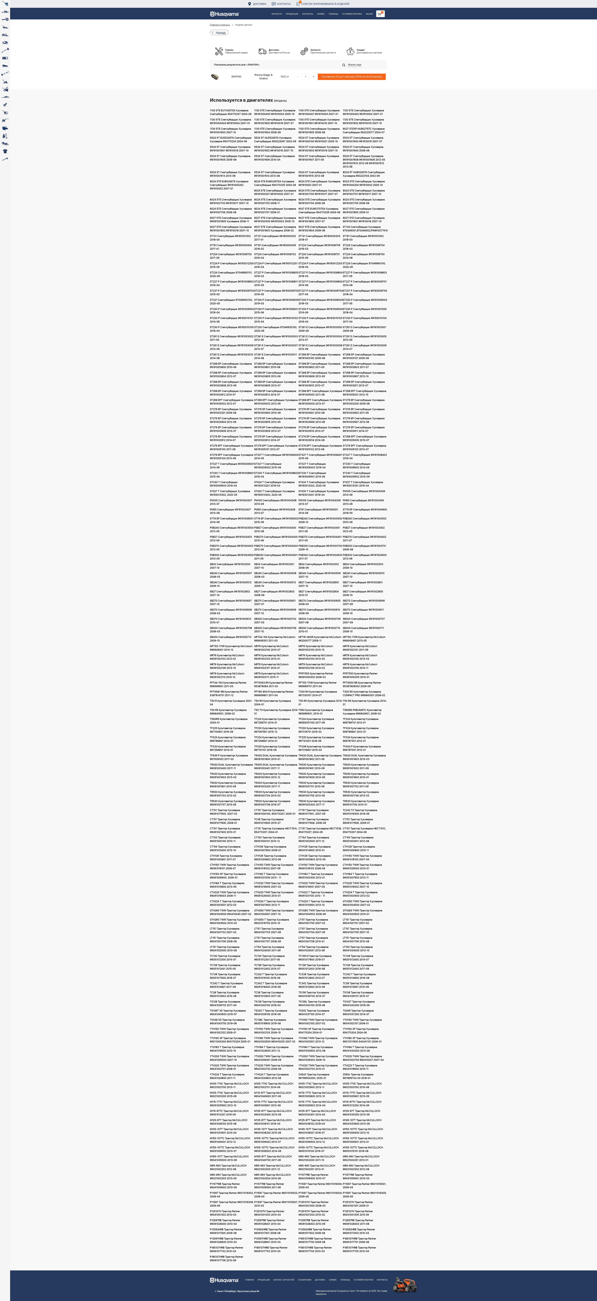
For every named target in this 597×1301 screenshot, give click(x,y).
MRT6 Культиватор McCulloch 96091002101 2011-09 (360, 648)
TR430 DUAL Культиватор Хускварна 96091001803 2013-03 (364, 757)
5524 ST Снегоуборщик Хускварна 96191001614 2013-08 (274, 174)
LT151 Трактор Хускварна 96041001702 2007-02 (224, 930)
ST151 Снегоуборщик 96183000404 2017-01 (231, 247)
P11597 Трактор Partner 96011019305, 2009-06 (365, 1195)
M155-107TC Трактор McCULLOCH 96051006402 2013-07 (274, 1140)
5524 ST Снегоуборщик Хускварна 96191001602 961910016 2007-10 (274, 148)
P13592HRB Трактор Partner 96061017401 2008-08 (270, 1231)
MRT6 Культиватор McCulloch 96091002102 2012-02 (227, 657)
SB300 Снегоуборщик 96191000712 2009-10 (230, 639)
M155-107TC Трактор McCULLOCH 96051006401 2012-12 (230, 1140)
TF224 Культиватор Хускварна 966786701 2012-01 (360, 721)
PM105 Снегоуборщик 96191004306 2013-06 (364, 493)
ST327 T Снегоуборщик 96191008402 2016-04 (365, 456)
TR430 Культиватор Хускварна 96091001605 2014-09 (316, 775)
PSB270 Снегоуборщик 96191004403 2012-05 (231, 547)
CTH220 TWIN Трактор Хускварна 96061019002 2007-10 (362, 885)
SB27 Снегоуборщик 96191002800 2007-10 (318, 584)
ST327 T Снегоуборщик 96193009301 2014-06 (232, 465)
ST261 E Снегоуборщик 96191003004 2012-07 (320, 338)
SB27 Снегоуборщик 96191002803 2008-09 (274, 593)
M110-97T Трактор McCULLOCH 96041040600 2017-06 (272, 1094)
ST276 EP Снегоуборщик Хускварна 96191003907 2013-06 (364, 420)
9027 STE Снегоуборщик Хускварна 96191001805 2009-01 (364, 210)
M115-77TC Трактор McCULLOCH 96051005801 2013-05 (362, 1094)
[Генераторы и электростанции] (5, 112)
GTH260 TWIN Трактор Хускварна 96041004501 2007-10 (274, 912)
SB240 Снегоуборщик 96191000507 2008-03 (231, 575)
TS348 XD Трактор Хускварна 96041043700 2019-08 (227, 1021)
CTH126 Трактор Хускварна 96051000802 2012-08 (270, 857)
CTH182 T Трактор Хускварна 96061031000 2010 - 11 (271, 876)
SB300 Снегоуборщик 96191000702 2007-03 (275, 620)
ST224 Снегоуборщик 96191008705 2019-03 (319, 247)
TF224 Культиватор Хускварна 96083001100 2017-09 (316, 721)
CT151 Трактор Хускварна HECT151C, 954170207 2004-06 (364, 830)
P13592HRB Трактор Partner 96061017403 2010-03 (359, 1231)
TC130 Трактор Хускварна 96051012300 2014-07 (225, 958)
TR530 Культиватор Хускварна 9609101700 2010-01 (361, 803)
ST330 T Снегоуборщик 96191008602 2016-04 (276, 475)
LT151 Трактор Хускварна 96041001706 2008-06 (224, 939)
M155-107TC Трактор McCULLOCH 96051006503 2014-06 (274, 1149)
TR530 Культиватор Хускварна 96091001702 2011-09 (361, 784)
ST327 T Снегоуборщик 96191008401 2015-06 (320, 456)
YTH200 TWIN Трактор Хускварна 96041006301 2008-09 (274, 1058)
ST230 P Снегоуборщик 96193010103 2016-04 (320, 320)
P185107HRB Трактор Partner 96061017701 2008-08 (359, 1240)
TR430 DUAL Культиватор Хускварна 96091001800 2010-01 (275, 757)
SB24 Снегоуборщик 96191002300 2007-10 (230, 566)
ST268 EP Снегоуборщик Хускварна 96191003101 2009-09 (364, 356)
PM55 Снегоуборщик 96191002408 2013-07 (274, 511)
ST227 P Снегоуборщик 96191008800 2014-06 (320, 283)
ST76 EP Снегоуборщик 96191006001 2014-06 (232, 520)
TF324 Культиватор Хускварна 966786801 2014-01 (228, 739)
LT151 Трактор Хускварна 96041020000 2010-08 (224, 949)
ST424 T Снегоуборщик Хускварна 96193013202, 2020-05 (318, 484)
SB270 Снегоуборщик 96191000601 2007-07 (275, 602)
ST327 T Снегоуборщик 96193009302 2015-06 (268, 465)
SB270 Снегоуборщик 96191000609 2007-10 (275, 611)
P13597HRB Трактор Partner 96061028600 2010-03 (226, 1240)
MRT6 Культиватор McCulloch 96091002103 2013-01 (271, 657)
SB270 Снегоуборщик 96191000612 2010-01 (230, 620)
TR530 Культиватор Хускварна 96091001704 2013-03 (272, 794)
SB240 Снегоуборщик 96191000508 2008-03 (275, 575)
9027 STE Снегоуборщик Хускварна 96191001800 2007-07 (319, 219)
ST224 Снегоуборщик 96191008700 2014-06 (364, 256)
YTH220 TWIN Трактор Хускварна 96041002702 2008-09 (273, 1067)
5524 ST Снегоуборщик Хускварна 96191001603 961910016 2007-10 (318, 148)
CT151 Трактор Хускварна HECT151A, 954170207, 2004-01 (275, 830)
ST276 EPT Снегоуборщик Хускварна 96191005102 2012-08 (320, 447)
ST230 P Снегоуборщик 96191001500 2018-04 (365, 311)
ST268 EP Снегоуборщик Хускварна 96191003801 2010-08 (275, 365)
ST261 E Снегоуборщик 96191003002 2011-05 (231, 338)
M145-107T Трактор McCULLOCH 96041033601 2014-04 (229, 1131)
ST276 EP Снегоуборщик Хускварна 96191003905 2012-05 (275, 420)
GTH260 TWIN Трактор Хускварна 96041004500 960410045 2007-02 (230, 912)
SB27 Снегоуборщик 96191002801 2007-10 (363, 584)
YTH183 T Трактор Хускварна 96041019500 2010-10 (227, 1049)
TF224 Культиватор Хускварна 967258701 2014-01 (272, 721)
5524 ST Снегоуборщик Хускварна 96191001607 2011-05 (318, 158)
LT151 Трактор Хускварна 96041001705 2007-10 (357, 930)
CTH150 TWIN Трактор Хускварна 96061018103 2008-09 (318, 866)
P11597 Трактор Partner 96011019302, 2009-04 (232, 1195)
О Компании (304, 1279)
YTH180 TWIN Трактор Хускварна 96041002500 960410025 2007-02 (274, 1040)
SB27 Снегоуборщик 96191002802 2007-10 (230, 593)
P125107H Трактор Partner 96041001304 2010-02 (313, 1213)
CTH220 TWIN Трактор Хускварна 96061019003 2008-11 (229, 894)
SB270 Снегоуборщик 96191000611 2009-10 (363, 611)
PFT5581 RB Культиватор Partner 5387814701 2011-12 (229, 693)
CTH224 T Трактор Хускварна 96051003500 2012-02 (360, 894)
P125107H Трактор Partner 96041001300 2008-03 (313, 1204)
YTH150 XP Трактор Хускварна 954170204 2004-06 (361, 1031)
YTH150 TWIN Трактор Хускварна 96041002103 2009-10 (273, 1031)
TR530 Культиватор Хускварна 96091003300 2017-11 (316, 803)
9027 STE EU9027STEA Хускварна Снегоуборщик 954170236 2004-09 (319, 210)
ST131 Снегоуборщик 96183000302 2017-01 (275, 238)
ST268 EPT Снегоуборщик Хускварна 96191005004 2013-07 (320, 402)
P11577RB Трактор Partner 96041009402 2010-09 (225, 1186)
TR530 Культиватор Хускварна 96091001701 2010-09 (316, 784)
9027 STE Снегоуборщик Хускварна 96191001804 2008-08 (319, 228)
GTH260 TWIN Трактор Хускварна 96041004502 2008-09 (318, 912)
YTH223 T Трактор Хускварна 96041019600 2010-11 (360, 1067)
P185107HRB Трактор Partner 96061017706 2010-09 (226, 1258)
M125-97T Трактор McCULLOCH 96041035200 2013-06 (361, 1113)
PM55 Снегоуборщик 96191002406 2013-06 (363, 502)
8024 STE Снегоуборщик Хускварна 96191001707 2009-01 (275, 210)
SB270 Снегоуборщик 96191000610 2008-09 (319, 611)
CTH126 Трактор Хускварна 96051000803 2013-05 (314, 857)
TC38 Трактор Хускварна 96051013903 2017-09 (269, 994)
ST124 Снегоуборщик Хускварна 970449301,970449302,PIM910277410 (365, 228)
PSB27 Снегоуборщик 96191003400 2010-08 (275, 529)
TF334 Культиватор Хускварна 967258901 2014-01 (228, 748)
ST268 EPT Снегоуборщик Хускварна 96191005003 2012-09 (276, 402)
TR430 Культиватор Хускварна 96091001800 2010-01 (361, 775)
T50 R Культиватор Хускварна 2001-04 (231, 702)
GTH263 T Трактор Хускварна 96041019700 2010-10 (271, 921)
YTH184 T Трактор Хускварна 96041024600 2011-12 (271, 1049)
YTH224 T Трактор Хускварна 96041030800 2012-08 (271, 1076)
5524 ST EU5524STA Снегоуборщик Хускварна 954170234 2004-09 (231, 139)
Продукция (292, 14)
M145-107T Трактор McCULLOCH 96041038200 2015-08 (273, 1131)
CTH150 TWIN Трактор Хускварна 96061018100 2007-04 (362, 857)
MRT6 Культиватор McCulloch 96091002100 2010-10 (315, 648)
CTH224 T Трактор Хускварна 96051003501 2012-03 (227, 903)
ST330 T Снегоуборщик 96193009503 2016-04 (224, 484)
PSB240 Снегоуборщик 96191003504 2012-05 (232, 529)
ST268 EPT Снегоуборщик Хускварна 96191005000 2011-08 (320, 393)
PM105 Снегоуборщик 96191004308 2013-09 (275, 502)
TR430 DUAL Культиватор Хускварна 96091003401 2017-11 (275, 766)
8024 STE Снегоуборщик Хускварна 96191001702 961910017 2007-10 (231, 201)
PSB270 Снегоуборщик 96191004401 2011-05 (320, 538)
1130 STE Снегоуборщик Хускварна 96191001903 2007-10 (230, 130)
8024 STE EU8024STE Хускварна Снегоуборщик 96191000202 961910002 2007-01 (229, 185)
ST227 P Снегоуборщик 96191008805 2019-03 (276, 274)
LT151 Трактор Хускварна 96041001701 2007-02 (357, 921)
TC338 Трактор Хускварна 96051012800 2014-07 (313, 976)
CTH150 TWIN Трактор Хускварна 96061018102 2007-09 (273, 866)
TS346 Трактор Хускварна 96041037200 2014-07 (358, 1012)
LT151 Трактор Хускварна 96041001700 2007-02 (313, 921)
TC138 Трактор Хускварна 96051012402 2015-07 (269, 967)
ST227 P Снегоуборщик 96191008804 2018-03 (320, 274)
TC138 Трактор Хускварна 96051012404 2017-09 (358, 967)
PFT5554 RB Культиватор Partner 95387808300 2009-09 (362, 684)
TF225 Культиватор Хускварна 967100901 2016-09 (227, 730)
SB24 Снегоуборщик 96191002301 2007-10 (274, 566)
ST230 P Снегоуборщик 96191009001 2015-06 (276, 311)
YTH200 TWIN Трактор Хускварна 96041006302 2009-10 (318, 1058)
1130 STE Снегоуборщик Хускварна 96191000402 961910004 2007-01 (363, 112)
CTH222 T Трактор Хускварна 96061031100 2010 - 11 (315, 894)
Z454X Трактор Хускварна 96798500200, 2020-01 (313, 1076)
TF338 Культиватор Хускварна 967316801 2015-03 (316, 748)
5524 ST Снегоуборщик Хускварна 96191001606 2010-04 (274, 158)
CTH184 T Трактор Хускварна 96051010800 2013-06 (227, 885)
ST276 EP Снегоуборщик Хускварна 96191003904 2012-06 (231, 420)
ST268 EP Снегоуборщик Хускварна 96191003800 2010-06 (231, 365)
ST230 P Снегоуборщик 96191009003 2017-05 (365, 301)
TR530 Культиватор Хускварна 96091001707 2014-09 (228, 803)
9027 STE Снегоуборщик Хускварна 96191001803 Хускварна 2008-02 (275, 228)
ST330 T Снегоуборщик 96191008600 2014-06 (356, 465)
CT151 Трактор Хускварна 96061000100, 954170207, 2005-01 (274, 812)
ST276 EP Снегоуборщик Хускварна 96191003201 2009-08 (231, 411)
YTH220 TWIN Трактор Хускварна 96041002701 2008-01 (229, 1067)
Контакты (284, 4)
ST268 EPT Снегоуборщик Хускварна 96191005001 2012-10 (364, 393)
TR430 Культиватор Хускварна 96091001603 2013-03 (228, 775)
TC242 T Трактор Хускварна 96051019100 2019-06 (270, 976)
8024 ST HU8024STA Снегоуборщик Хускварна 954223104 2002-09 (364, 174)
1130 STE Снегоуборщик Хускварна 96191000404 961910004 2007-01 (230, 121)
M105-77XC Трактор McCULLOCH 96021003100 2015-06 (362, 1085)
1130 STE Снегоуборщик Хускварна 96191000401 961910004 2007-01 (319, 112)
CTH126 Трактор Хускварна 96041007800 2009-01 (270, 848)
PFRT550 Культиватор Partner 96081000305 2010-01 (360, 675)
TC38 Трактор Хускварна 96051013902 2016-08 (224, 994)
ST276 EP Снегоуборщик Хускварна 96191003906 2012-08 (319, 420)
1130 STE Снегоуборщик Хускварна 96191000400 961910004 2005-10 (274, 112)
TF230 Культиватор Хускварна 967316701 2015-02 (316, 730)
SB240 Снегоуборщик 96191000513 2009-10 (275, 584)
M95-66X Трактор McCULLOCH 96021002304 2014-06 (272, 1176)
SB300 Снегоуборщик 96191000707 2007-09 (364, 620)
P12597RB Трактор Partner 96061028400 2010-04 (225, 1222)
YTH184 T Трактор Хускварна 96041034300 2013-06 (360, 1049)
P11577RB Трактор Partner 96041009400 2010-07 (313, 1176)
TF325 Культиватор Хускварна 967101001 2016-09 (316, 739)
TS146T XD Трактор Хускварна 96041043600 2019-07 (228, 1012)
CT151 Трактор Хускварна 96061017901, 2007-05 (313, 812)
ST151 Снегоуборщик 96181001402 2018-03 (363, 238)
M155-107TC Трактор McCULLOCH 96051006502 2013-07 (230, 1149)
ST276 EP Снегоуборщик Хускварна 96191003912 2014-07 (231, 438)
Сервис (321, 14)
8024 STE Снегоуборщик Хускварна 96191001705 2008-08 (364, 201)
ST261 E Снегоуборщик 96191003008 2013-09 (320, 347)
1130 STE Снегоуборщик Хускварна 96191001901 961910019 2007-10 (319, 121)
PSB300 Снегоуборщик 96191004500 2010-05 (232, 557)
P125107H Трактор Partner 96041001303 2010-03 (269, 1213)
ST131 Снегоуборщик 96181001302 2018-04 (230, 238)
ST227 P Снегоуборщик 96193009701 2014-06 (365, 283)
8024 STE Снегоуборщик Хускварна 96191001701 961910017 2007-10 (364, 192)
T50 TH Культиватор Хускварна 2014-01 (276, 712)
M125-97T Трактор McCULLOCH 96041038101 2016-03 (273, 1122)
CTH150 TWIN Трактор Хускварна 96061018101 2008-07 (229, 866)
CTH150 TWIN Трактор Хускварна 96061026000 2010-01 (362, 866)
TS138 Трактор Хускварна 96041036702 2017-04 (225, 1003)
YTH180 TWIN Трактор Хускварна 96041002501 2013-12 (318, 1040)
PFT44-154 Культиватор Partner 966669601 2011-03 (228, 684)
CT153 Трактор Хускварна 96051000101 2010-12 (269, 839)
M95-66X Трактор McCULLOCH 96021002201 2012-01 (361, 1158)
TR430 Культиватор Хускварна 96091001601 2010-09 (316, 766)
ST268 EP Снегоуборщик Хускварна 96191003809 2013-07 (275, 383)
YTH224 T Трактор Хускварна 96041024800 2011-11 (227, 1076)
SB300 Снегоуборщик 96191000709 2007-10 (275, 630)
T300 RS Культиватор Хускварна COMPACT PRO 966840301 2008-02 (364, 693)
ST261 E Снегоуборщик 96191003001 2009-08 (364, 329)
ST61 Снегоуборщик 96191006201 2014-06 (318, 511)
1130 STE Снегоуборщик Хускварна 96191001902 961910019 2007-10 (363, 121)
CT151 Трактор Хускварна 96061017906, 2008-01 (225, 821)
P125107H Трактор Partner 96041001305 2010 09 (358, 1213)
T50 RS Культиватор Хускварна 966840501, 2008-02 (228, 712)
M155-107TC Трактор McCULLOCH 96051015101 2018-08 (363, 1149)
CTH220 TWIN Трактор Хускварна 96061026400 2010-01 (274, 894)
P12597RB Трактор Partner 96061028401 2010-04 (269, 1222)
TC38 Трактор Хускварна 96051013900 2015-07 (269, 821)
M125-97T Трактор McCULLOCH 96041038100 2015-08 (228, 1122)
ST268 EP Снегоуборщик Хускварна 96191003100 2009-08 (319, 356)
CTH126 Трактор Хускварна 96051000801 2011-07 (226, 857)
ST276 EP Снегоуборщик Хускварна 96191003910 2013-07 (319, 429)
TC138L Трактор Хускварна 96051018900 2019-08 (270, 1021)
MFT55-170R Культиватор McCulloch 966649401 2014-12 (231, 648)
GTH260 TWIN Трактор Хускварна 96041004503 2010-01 (362, 912)
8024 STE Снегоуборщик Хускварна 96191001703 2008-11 (275, 201)
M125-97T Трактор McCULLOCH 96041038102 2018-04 (317, 1122)
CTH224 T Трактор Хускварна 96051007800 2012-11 (271, 903)
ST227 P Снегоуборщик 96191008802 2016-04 (232, 283)
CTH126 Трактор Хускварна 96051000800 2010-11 (359, 848)
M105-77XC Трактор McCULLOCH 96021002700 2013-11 (229, 1085)
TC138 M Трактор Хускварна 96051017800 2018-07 (315, 958)
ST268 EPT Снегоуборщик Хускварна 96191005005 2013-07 (364, 438)
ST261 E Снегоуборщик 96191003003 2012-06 (276, 338)
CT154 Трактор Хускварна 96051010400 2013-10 (225, 848)
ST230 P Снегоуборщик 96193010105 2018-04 (232, 329)
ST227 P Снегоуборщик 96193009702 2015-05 (232, 292)
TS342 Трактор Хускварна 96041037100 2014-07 (313, 1012)
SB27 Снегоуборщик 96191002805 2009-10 (363, 593)
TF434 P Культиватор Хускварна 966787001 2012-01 (362, 748)
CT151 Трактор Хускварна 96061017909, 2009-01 (358, 821)
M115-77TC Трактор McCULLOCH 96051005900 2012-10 (229, 1103)
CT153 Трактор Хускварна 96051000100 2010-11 (225, 839)
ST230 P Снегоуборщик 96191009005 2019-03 (276, 301)
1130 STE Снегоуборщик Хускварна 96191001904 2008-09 (274, 130)
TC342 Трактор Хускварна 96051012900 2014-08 (313, 985)
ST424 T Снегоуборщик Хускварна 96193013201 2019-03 (274, 484)
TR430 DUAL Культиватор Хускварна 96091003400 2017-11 (231, 766)
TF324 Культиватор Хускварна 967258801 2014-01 (272, 739)
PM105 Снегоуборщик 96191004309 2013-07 (319, 502)
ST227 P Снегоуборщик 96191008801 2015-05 (276, 283)
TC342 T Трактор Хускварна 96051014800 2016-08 (359, 976)
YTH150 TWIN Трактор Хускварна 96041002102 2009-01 (229, 1031)
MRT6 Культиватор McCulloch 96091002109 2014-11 (360, 666)
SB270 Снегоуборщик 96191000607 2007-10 (231, 602)
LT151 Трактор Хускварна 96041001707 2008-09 (269, 939)
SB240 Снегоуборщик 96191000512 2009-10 (230, 584)
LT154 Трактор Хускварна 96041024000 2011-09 (269, 949)
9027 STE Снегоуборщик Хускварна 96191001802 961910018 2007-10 (231, 228)
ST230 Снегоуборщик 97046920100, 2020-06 (275, 329)
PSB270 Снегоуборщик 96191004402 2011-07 (364, 538)
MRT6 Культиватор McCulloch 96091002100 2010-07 (271, 648)
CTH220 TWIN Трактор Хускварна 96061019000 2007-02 (274, 885)
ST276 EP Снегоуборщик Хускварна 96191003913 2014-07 (275, 438)
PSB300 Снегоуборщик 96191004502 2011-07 (320, 557)
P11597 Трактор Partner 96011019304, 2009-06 (320, 1195)
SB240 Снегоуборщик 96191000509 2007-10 (319, 575)
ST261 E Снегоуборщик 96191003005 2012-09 (364, 338)
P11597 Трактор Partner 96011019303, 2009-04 (276, 1195)
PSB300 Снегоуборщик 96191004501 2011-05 (276, 557)
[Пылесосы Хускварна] (5, 136)
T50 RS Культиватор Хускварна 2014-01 (365, 702)
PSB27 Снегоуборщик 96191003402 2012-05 (364, 529)
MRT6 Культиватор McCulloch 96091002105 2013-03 (360, 657)
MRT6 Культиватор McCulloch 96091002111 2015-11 (271, 675)
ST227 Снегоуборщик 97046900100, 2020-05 (231, 301)
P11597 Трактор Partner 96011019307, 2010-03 (276, 1204)
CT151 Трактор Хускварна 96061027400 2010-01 (225, 830)
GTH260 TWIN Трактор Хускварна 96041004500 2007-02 (362, 903)
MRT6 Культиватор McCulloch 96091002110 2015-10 (227, 675)
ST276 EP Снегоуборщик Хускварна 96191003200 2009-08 (364, 402)
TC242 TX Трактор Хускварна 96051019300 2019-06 (360, 812)
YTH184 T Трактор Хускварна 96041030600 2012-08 (315, 1049)
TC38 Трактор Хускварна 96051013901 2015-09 (357, 985)
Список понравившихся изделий (324, 3)
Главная (249, 1279)
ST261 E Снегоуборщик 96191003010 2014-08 (231, 356)
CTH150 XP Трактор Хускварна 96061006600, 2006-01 (228, 876)
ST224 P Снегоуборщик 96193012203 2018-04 (320, 265)
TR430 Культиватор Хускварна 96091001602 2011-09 (361, 766)
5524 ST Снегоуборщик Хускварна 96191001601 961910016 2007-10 (230, 148)
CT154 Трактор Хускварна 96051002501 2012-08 (358, 839)
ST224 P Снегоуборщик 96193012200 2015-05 (232, 265)
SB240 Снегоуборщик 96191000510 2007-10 (363, 575)
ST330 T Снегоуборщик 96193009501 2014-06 (312, 475)
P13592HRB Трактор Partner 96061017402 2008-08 (314, 1231)
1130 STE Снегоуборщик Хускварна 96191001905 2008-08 (319, 130)
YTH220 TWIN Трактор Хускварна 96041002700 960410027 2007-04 (363, 1058)
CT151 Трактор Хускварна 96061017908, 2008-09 (313, 821)
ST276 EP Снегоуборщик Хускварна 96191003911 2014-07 (364, 429)
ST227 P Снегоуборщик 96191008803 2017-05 (365, 274)
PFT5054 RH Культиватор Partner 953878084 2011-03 (273, 684)
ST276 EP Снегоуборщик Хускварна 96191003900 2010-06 (275, 411)
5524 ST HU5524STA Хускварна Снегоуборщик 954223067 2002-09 (275, 139)
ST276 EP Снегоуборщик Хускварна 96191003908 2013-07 (231, 429)
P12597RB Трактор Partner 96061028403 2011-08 (358, 1222)
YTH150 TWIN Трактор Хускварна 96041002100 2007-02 (318, 1021)
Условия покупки (352, 14)
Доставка (259, 4)
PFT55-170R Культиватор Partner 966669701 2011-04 (317, 684)
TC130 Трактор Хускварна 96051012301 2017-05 (269, 958)
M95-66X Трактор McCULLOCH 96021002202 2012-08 (228, 1167)
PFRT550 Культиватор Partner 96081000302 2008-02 (315, 675)
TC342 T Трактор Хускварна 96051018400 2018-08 (270, 985)
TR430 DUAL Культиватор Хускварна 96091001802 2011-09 (320, 757)
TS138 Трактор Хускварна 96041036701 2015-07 (358, 994)
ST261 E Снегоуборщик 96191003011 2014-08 (275, 356)
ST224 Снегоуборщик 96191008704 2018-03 (364, 247)
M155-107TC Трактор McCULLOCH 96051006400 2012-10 (363, 1131)
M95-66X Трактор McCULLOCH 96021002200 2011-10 (316, 1158)
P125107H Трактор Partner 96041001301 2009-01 (358, 1204)
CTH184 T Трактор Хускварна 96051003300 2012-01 (315, 876)
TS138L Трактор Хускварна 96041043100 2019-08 (314, 1003)
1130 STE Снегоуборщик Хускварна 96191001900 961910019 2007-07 (274, 121)
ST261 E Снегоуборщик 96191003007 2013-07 (276, 347)
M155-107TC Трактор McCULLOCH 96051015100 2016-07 (318, 1149)
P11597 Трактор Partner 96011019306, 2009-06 (232, 1204)
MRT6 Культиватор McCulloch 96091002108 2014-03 (315, 666)
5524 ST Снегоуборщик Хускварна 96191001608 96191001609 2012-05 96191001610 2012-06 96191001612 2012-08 (364, 161)
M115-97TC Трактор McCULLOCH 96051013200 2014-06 (362, 1103)
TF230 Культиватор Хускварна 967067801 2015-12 (272, 730)
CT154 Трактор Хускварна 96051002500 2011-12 (313, 839)
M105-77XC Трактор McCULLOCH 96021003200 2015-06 (229, 1094)
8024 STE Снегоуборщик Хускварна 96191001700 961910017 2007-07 (319, 192)
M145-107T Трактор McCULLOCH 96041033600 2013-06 (362, 1122)
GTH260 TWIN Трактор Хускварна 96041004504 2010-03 (229, 921)
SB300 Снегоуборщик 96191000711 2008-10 (363, 630)
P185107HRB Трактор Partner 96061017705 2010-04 (359, 1249)
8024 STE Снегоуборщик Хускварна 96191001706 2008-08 (231, 210)
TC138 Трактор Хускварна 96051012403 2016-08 (313, 967)
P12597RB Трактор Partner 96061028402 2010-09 (313, 1222)
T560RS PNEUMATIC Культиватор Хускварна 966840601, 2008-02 (362, 712)
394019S (236, 77)
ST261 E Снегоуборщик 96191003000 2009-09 (320, 329)
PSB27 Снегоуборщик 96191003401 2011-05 (319, 529)
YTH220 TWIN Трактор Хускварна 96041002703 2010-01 (318, 1067)
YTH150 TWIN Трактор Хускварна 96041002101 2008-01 (362, 1021)
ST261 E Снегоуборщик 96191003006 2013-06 (232, 347)
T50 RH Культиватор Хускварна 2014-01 (320, 702)
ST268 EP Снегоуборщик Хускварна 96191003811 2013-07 (364, 383)
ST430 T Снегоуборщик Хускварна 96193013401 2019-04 (318, 493)
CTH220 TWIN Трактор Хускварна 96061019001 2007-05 (318, 885)
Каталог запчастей (283, 1279)
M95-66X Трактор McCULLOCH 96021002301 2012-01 (316, 1167)
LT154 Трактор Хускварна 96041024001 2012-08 (313, 949)
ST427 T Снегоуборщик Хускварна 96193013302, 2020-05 (230, 493)
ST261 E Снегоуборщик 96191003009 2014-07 (364, 347)
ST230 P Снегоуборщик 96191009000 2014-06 (320, 311)
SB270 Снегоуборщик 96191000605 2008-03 (319, 602)
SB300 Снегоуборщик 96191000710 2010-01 (319, 630)
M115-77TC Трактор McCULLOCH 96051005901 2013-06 (273, 1103)
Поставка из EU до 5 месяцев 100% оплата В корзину (352, 77)
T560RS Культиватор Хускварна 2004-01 (229, 721)
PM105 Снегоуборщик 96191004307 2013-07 (231, 502)
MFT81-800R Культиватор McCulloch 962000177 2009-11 (319, 639)
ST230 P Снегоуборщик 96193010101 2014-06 (231, 320)
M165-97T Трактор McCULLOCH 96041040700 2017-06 (273, 1158)
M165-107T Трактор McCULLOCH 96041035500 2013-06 (229, 1158)
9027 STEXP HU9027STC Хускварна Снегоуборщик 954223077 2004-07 (364, 130)
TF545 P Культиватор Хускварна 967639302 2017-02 (229, 757)
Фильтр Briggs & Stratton (263, 76)
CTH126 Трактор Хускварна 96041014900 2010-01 (314, 848)
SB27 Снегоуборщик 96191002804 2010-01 (318, 593)
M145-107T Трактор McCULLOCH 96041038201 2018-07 (317, 1131)
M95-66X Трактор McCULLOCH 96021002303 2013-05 (228, 1176)
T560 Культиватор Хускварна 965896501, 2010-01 (315, 712)
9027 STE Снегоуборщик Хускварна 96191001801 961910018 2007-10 (364, 219)
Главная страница (220, 25)
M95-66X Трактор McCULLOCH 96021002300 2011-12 (272, 1167)
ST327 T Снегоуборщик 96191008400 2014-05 (276, 456)
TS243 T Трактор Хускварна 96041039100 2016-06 (270, 1012)
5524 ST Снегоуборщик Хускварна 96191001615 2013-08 (318, 174)
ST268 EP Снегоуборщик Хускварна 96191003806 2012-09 (319, 374)
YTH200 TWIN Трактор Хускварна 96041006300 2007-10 (229, 1058)
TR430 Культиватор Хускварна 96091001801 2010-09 (228, 784)
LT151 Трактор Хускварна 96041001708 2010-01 (313, 939)
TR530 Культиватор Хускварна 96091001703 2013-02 (228, 794)
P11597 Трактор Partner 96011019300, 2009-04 (320, 1186)
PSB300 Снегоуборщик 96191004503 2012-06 (365, 557)
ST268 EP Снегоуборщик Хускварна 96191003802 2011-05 (319, 365)
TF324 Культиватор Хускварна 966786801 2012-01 (361, 730)
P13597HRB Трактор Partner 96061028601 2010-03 (270, 1240)
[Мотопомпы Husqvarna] (5, 128)
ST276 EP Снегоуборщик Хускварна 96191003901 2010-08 (319, 411)
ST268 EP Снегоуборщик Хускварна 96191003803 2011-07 (364, 365)
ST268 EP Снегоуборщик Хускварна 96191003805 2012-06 (275, 374)
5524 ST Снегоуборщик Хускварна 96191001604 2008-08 (363, 148)
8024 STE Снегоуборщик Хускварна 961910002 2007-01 (319, 183)
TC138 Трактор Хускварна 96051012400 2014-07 (358, 958)
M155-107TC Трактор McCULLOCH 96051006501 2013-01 (363, 1140)
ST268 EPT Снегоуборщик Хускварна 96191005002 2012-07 (231, 402)
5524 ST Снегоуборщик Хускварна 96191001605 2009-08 (230, 158)
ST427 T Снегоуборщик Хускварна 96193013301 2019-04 (363, 484)
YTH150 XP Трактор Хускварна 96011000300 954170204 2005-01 (230, 1040)
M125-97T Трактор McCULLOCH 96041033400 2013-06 (273, 1113)
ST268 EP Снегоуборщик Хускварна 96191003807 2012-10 (364, 374)
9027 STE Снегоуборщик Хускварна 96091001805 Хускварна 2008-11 (231, 219)
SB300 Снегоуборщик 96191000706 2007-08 (319, 620)
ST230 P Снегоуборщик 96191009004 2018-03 (320, 301)
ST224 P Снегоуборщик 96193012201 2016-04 (276, 265)
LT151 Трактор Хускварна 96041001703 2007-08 (269, 930)
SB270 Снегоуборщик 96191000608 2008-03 (231, 611)
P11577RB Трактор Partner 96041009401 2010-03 (358, 1176)
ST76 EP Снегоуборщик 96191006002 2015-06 (276, 520)
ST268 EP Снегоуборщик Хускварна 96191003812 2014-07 (231, 393)
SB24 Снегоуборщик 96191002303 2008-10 (363, 566)
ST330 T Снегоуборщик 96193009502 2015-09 (356, 475)
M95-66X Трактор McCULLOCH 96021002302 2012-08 (361, 1167)
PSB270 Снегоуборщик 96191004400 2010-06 (276, 538)
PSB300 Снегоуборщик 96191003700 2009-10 (320, 547)
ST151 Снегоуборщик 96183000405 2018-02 (275, 247)
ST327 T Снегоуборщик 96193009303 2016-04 (312, 465)
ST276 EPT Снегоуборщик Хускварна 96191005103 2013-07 (364, 447)
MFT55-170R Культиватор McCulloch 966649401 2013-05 (364, 639)
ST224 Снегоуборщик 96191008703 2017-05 (231, 256)
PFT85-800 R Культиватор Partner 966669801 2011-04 (274, 693)
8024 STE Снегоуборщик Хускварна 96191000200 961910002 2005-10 (364, 183)
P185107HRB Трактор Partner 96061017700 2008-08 (315, 1240)
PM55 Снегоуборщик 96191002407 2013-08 (230, 511)
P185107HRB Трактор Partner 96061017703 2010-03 (270, 1249)
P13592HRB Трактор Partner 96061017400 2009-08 (226, 1231)
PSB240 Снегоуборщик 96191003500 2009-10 (320, 520)
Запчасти (276, 14)
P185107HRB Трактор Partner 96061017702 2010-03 (226, 1249)
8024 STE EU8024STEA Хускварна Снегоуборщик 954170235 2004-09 (275, 183)
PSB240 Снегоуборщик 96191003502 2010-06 (364, 520)
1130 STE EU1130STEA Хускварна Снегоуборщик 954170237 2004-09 (231, 112)
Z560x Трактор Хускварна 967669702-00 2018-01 (358, 1076)
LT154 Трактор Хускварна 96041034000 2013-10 (358, 949)
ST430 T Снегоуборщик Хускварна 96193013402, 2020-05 (274, 493)
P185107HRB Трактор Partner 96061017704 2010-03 (315, 1249)
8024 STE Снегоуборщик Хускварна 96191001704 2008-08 (319, 201)
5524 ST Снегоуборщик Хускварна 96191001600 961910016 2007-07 (363, 139)
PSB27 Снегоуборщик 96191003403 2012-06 (231, 538)
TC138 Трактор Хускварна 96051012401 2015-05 (225, 967)
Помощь (333, 14)
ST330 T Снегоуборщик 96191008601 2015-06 (232, 475)
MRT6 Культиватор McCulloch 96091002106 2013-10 (227, 666)
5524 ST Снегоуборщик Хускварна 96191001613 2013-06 (230, 174)
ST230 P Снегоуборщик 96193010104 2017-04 (365, 320)
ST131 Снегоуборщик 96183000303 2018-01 (319, 238)
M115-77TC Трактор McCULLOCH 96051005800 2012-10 (317, 1094)
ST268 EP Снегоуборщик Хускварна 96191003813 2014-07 (275, 393)
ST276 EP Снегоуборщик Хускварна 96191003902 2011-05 (364, 411)
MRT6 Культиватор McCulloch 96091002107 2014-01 (271, 666)
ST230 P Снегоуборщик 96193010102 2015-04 (276, 320)
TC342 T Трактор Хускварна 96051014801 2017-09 (226, 985)
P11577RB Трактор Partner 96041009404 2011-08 (269, 1186)
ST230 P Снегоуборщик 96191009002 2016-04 (232, 311)
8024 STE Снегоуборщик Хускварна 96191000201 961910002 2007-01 (275, 192)
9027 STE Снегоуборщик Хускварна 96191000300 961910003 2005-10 (275, 219)
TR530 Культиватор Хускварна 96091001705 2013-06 (316, 794)
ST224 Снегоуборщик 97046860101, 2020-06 (231, 274)
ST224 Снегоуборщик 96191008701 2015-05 (319, 256)
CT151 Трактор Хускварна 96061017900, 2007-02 (225, 812)
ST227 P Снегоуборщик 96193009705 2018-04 (365, 292)
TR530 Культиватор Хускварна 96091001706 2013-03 (361, 794)
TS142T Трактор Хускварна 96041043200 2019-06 (359, 1003)
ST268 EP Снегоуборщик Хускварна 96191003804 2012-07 (231, 374)
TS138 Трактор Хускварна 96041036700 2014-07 (313, 994)
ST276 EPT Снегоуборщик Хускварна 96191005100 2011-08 (231, 447)
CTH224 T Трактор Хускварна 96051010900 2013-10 (315, 903)
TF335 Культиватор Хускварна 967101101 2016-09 (272, 748)
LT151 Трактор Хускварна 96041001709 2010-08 (357, 939)
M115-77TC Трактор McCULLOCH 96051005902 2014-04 (317, 1103)
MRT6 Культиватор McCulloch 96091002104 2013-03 (315, 657)
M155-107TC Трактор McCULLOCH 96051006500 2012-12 (318, 1140)
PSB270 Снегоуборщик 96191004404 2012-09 (276, 547)
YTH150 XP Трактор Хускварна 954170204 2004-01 (316, 1031)
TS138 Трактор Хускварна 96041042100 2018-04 (269, 1003)
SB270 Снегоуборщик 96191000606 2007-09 (364, 602)
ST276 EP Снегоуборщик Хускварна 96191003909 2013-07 (275, 429)
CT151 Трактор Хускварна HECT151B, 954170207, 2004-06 (320, 830)
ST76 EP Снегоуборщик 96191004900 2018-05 (365, 511)
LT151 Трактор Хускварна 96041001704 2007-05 (313, 930)
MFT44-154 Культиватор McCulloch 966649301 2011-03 (274, 639)
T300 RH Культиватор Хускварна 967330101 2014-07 (317, 693)
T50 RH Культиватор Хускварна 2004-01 (272, 702)
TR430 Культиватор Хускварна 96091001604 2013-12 (272, 775)
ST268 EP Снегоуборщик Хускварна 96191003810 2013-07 (319, 383)
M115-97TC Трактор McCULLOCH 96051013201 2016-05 (229, 1113)
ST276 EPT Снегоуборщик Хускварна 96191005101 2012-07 (276, 447)
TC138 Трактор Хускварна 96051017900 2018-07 (225, 976)
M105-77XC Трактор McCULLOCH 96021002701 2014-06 (273, 1085)
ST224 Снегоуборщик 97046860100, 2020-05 (364, 265)
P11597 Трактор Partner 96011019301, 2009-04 (364, 1186)
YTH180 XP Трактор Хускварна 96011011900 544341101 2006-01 (362, 1040)
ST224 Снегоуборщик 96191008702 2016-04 (275, 256)
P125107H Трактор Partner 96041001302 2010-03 (225, 1213)
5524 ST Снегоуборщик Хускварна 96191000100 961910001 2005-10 (318, 139)
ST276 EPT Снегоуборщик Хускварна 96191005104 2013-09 (231, 456)
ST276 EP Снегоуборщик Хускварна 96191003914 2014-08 (319, 438)
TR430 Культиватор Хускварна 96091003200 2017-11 (272, 784)
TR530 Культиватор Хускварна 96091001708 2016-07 (272, 803)
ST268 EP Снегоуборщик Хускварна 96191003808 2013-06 (231, 383)
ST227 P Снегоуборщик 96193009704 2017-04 (320, 292)
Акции (369, 14)
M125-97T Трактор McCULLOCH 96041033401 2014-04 (317, 1113)
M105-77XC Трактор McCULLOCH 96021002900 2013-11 (317, 1085)
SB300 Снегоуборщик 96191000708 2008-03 (231, 630)
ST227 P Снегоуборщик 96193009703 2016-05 (276, 292)
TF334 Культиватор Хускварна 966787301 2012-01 (361, 739)
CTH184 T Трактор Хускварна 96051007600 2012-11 (360, 876)
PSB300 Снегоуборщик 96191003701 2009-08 (364, 547)
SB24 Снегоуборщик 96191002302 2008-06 (318, 566)
